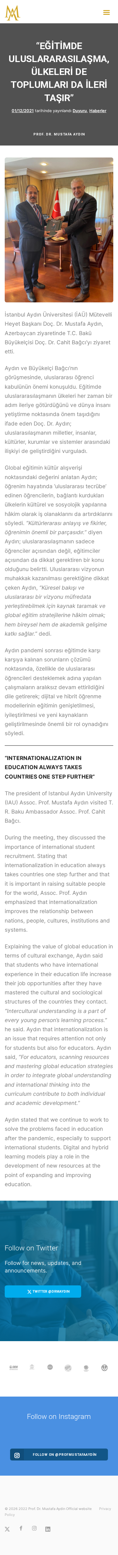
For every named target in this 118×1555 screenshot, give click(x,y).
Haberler (97, 110)
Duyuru (80, 110)
